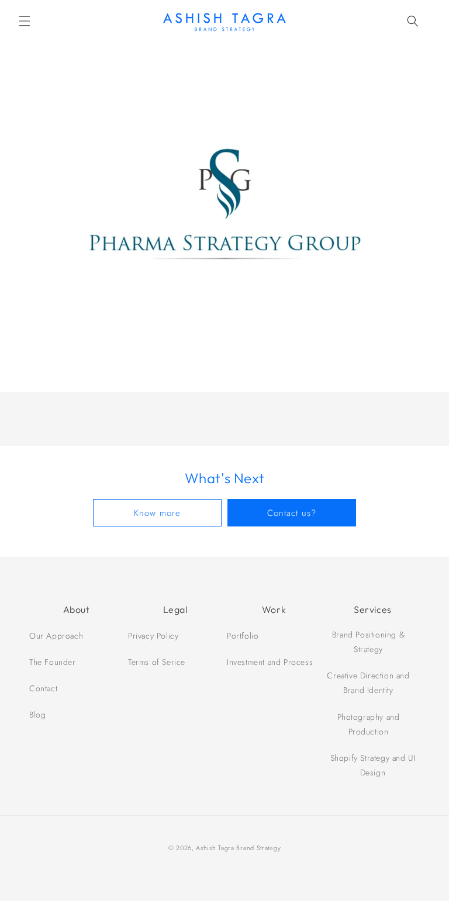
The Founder (52, 662)
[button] (24, 21)
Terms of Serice (156, 662)
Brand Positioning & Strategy (368, 642)
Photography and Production (368, 724)
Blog (37, 714)
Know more (157, 513)
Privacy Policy (153, 636)
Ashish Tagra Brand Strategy (238, 848)
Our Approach (56, 636)
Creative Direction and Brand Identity (368, 683)
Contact (43, 688)
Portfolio (242, 636)
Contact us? (291, 513)
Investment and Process (270, 662)
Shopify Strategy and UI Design (373, 765)
